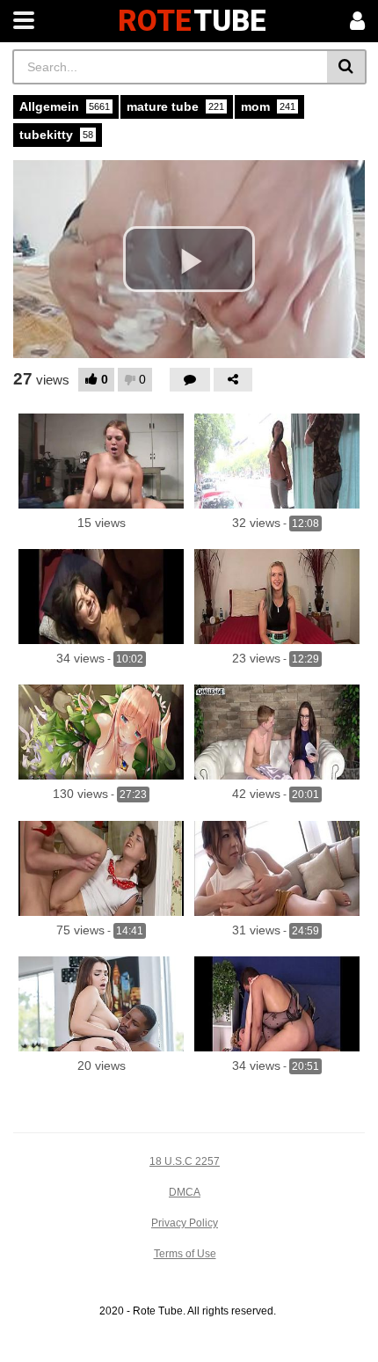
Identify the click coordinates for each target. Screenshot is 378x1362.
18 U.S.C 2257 (184, 1161)
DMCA (184, 1192)
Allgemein (64, 106)
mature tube (175, 106)
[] (347, 66)
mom (268, 106)
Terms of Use (185, 1254)
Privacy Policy (184, 1223)
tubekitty (56, 135)
